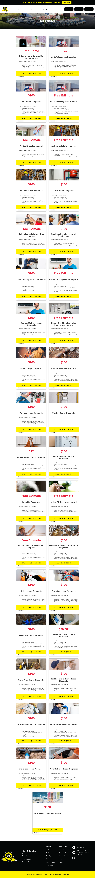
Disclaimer (20, 76)
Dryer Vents (52, 9)
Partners (61, 862)
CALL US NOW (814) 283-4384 (31, 73)
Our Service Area (64, 856)
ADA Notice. (66, 874)
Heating (23, 9)
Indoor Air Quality (51, 862)
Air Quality (44, 9)
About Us (57, 9)
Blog (60, 859)
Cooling (17, 9)
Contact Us (62, 853)
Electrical (36, 9)
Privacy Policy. (59, 874)
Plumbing (29, 9)
